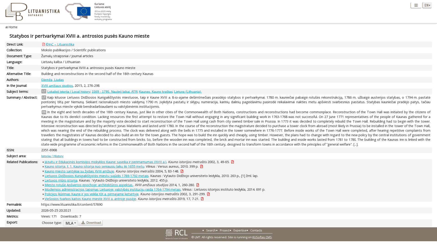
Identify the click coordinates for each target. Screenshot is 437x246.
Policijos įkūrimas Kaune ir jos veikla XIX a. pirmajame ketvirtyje (92, 194)
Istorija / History (52, 156)
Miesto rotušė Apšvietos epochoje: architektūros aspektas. (89, 185)
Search (211, 230)
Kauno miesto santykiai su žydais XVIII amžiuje (79, 171)
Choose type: (52, 222)
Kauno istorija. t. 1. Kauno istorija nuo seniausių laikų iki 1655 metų (94, 166)
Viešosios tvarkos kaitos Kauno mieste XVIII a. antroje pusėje (90, 199)
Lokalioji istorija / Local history (68, 91)
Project (224, 230)
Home (13, 27)
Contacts (256, 230)
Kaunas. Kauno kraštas (156, 91)
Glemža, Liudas (52, 80)
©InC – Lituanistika (60, 44)
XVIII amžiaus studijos (57, 85)
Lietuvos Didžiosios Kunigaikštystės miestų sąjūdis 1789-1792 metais (97, 176)
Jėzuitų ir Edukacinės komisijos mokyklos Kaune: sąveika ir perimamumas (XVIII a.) (105, 162)
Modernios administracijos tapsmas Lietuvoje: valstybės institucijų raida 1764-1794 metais (113, 189)
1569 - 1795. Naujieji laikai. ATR (114, 91)
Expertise (240, 230)
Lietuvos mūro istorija (61, 180)
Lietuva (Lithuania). (188, 91)
